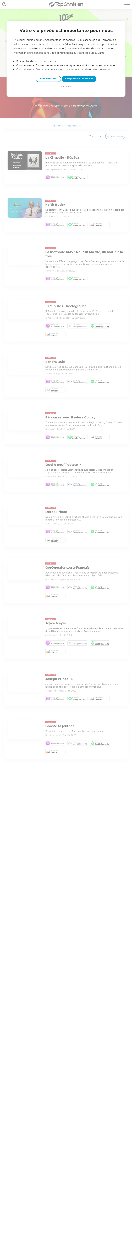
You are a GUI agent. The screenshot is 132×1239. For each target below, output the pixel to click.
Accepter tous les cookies (79, 78)
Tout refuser (66, 87)
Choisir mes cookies (48, 79)
